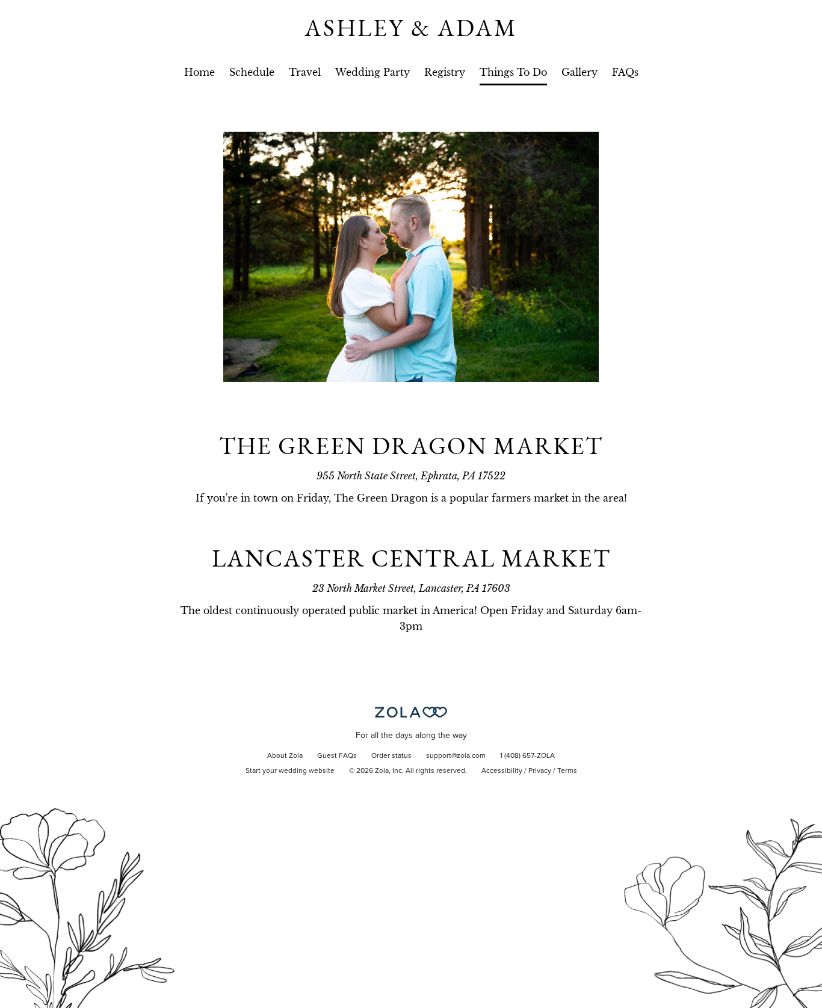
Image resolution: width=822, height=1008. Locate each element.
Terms (567, 771)
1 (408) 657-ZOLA (527, 756)
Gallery (579, 72)
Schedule (251, 72)
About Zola (285, 756)
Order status (391, 756)
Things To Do (513, 72)
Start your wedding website (290, 771)
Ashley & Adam (411, 27)
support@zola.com (456, 756)
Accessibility (501, 771)
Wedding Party (372, 72)
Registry (444, 72)
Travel (305, 72)
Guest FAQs (337, 756)
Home (199, 72)
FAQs (625, 72)
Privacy (539, 771)
